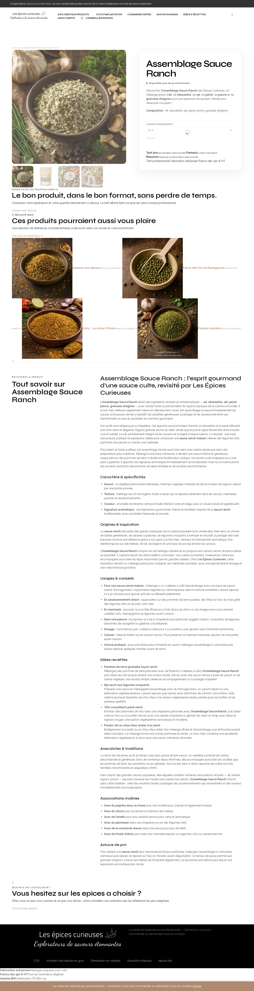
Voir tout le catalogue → (27, 235)
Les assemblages (27, 48)
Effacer (150, 138)
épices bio (165, 960)
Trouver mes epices (24, 908)
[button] (230, 14)
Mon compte (66, 18)
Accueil (15, 48)
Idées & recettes (194, 14)
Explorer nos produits (73, 14)
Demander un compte (105, 960)
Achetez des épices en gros (65, 960)
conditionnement (159, 124)
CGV (37, 960)
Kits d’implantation (109, 14)
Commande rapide (139, 14)
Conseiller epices (97, 18)
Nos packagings (167, 14)
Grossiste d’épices (139, 960)
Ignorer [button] (196, 986)
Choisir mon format (24, 210)
